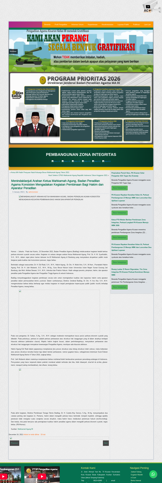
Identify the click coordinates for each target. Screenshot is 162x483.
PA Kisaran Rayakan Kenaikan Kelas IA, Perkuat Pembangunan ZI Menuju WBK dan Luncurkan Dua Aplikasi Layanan (131, 198)
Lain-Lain (147, 24)
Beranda (47, 24)
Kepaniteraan (92, 24)
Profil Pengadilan (61, 24)
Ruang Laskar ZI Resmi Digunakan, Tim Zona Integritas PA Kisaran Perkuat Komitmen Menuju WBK (130, 272)
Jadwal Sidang (136, 472)
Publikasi (136, 24)
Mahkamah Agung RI (25, 429)
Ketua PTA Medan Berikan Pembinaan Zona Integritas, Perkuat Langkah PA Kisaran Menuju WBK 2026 (130, 222)
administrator (33, 192)
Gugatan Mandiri (137, 475)
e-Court (133, 478)
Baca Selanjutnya (119, 188)
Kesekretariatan (107, 24)
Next (150, 51)
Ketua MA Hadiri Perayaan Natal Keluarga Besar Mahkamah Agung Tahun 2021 (40, 172)
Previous (13, 51)
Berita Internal (136, 480)
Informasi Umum (77, 24)
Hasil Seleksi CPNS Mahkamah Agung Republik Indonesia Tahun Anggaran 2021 (77, 175)
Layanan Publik (123, 24)
